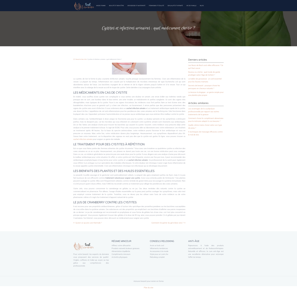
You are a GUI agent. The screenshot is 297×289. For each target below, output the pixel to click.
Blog (202, 5)
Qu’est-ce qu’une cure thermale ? (88, 223)
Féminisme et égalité (156, 5)
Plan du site (148, 287)
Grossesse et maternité (136, 5)
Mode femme (101, 5)
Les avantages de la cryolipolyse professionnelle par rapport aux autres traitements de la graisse (203, 112)
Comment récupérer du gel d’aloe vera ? (167, 223)
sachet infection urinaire (82, 139)
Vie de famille (191, 5)
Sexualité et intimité (175, 5)
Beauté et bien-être (116, 5)
